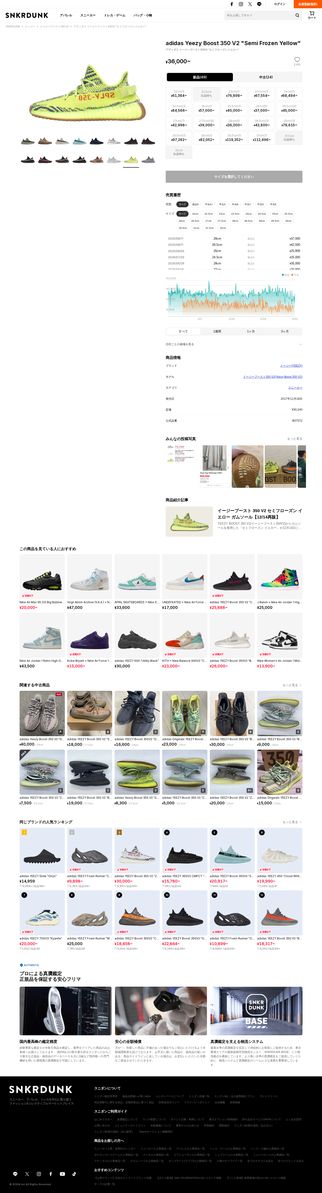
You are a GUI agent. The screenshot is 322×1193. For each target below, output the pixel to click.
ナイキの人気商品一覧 (156, 1154)
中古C (248, 204)
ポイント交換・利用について (187, 1119)
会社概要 (220, 1102)
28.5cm (248, 221)
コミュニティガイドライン (130, 1125)
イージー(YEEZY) (291, 365)
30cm (288, 221)
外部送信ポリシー (169, 1102)
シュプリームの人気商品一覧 (231, 1154)
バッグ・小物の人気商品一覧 (267, 1148)
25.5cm (289, 213)
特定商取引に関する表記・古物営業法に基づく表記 (124, 1102)
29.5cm (275, 221)
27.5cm (222, 221)
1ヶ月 (251, 331)
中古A (222, 204)
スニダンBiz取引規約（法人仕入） (254, 1125)
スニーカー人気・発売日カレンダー (115, 1148)
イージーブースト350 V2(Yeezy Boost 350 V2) (272, 376)
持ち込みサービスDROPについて (261, 1119)
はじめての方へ (103, 1119)
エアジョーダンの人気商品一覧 (192, 1154)
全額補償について (160, 1125)
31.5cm (210, 228)
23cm (222, 213)
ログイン (279, 4)
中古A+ (209, 204)
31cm (196, 228)
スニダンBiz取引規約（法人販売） (114, 1131)
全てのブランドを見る (291, 1160)
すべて (182, 204)
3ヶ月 (285, 331)
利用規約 (209, 1125)
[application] (234, 300)
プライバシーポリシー (197, 1102)
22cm (195, 213)
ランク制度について (154, 1119)
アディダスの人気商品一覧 (109, 1160)
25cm (275, 213)
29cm (262, 221)
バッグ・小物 (143, 15)
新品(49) (200, 77)
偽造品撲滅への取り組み (136, 1096)
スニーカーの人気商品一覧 (156, 1148)
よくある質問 (293, 1119)
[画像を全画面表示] (88, 80)
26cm (182, 221)
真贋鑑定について (127, 1119)
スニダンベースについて (170, 1096)
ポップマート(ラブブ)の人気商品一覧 (190, 1160)
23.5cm (235, 213)
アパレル (66, 15)
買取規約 (224, 1125)
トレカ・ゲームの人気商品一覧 (228, 1148)
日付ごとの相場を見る (180, 344)
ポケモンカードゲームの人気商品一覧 (116, 1154)
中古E (273, 204)
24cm (249, 213)
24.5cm (262, 213)
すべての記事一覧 (104, 1184)
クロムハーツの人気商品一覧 (147, 1160)
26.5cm (195, 221)
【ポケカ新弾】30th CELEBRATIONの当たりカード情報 (188, 1177)
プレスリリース (269, 1096)
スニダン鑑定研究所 (106, 1096)
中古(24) (266, 77)
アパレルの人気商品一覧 (190, 1148)
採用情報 (235, 1102)
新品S (195, 204)
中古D (260, 204)
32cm (223, 228)
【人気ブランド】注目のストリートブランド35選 (123, 1177)
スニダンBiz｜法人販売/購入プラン (234, 1096)
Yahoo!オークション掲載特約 (156, 1131)
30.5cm (183, 228)
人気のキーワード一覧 (230, 1160)
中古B (235, 204)
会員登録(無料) (307, 4)
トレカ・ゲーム (114, 15)
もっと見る (294, 438)
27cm (208, 221)
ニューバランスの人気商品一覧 (271, 1154)
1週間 (217, 331)
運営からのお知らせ (187, 1125)
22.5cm (209, 213)
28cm (235, 221)
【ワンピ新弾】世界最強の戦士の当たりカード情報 (256, 1177)
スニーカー (88, 15)
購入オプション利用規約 (223, 1119)
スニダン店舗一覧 (199, 1096)
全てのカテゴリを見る (260, 1160)
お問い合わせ (102, 1125)
